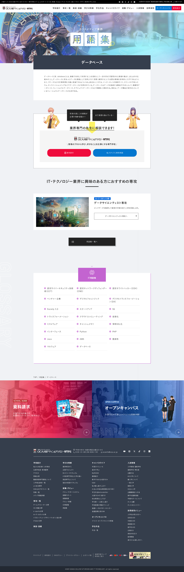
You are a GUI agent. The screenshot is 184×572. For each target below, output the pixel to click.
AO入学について (133, 476)
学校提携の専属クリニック (100, 505)
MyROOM (95, 473)
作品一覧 (95, 530)
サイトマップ (37, 555)
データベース (85, 346)
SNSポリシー (58, 555)
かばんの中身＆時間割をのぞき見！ (103, 489)
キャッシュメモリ (86, 324)
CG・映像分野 (38, 508)
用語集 (42, 377)
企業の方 (131, 530)
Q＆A (93, 483)
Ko (126, 555)
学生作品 (100, 8)
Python (83, 331)
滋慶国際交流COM (98, 511)
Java (49, 339)
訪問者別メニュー (135, 511)
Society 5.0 (52, 309)
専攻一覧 (67, 8)
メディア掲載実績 (39, 495)
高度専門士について (69, 479)
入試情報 (140, 8)
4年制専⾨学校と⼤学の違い (72, 476)
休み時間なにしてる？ (99, 499)
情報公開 (36, 476)
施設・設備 (77, 8)
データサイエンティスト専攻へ (116, 216)
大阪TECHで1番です (99, 495)
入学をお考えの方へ (134, 514)
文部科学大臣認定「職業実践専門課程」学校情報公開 (155, 2)
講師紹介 (95, 476)
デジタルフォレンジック (89, 299)
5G (113, 309)
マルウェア (51, 346)
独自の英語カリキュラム (70, 483)
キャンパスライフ (113, 8)
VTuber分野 (37, 521)
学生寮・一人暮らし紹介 (100, 502)
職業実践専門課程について (42, 479)
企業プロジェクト (68, 470)
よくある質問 (37, 486)
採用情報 (131, 537)
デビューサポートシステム (71, 492)
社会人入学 (131, 489)
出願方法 (131, 473)
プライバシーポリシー (73, 555)
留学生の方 (131, 527)
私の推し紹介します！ (99, 486)
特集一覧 (36, 492)
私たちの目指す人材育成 (41, 467)
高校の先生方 (132, 533)
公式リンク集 (87, 555)
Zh (122, 555)
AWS (81, 339)
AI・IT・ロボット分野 (39, 514)
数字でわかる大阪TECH (100, 479)
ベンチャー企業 (53, 299)
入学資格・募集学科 (134, 467)
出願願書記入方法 (134, 492)
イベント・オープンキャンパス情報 (102, 521)
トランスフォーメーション (57, 316)
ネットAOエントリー (134, 505)
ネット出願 (131, 502)
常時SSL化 (117, 324)
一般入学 (131, 483)
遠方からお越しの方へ (135, 540)
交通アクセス (178, 2)
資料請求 (176, 8)
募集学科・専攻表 (133, 470)
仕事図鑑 (66, 505)
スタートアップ (85, 309)
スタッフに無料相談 (116, 153)
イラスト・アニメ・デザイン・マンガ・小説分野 (47, 518)
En (112, 555)
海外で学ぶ (96, 470)
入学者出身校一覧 (39, 483)
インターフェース (53, 331)
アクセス (36, 473)
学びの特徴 (89, 8)
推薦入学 (131, 486)
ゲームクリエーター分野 (41, 505)
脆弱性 (115, 339)
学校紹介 (56, 8)
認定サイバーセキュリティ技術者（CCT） (58, 289)
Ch (117, 555)
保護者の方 (131, 524)
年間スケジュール (97, 467)
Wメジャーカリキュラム (70, 473)
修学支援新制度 (133, 495)
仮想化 (115, 316)
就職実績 (66, 498)
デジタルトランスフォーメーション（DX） (124, 300)
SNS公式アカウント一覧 (41, 489)
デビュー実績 (67, 501)
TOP (35, 377)
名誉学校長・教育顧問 (40, 470)
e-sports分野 (38, 511)
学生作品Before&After (100, 492)
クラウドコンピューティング (91, 316)
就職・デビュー (128, 8)
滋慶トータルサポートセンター (102, 508)
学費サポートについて (135, 499)
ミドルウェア (52, 324)
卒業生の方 (131, 521)
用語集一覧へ (91, 242)
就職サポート (67, 495)
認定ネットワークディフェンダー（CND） (92, 289)
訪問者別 (150, 8)
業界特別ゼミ (67, 467)
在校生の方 (131, 518)
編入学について (133, 479)
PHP (114, 331)
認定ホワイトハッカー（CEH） (124, 288)
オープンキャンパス (164, 8)
